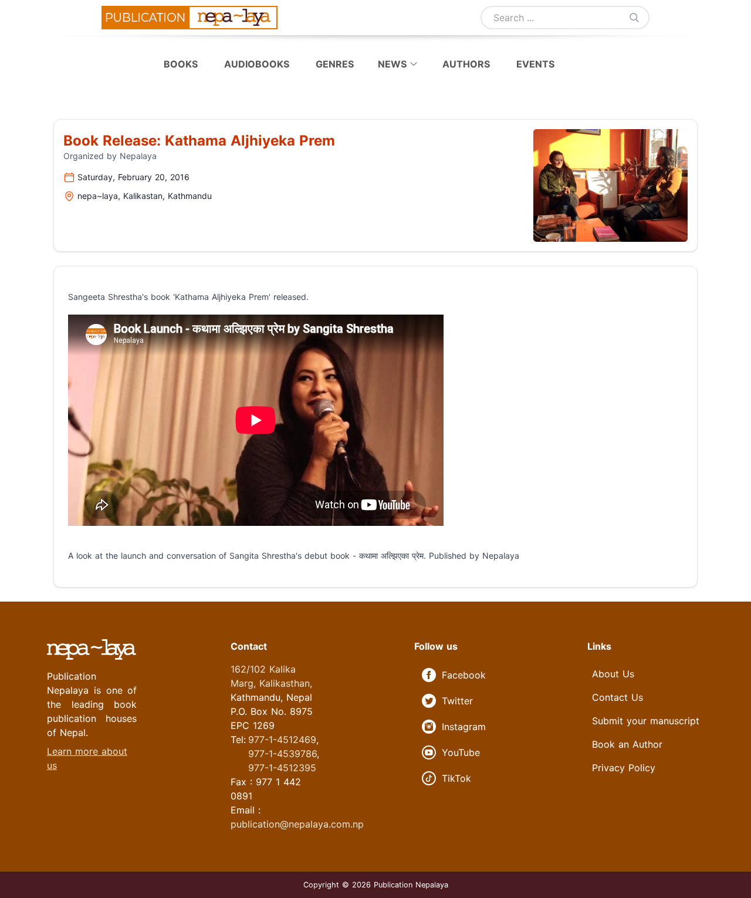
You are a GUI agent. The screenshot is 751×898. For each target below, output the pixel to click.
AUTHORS (466, 64)
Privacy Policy (623, 768)
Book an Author (627, 744)
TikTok (456, 778)
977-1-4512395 (282, 768)
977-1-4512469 (282, 739)
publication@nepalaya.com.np (297, 824)
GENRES (336, 64)
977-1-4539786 (282, 753)
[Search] (634, 17)
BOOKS (182, 64)
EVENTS (535, 64)
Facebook (464, 675)
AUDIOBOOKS (258, 64)
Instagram (464, 726)
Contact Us (617, 697)
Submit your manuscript (645, 721)
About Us (613, 674)
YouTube (461, 752)
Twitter (457, 701)
